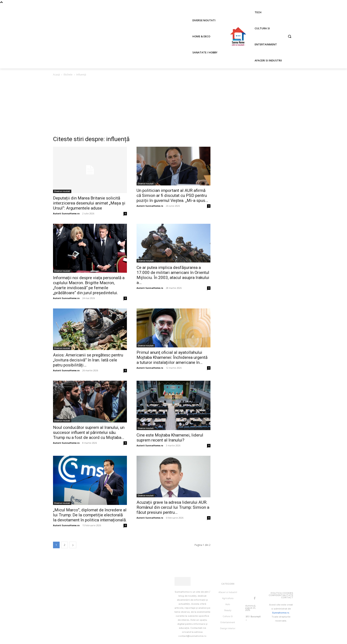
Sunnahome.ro (280, 612)
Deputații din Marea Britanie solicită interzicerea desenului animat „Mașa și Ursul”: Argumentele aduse (89, 203)
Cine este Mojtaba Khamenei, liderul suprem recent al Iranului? (170, 438)
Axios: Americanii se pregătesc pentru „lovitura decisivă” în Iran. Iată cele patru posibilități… (88, 360)
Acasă (56, 74)
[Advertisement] (173, 107)
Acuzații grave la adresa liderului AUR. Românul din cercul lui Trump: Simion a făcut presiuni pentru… (173, 507)
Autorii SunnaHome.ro (66, 213)
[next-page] (72, 545)
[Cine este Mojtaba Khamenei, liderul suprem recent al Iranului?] (173, 405)
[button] (289, 36)
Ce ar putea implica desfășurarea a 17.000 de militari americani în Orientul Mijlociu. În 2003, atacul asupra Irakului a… (173, 275)
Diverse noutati (62, 191)
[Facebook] (255, 598)
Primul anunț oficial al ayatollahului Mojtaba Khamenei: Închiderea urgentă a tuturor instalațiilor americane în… (172, 357)
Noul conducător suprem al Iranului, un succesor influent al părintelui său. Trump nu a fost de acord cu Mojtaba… (89, 432)
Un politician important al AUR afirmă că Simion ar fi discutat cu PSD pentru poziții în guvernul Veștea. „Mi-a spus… (172, 195)
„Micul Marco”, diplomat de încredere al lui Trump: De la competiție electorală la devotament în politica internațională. (90, 515)
